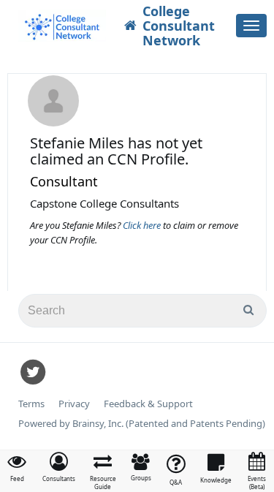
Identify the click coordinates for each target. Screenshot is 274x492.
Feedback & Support (148, 404)
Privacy (74, 404)
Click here (143, 225)
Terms (31, 404)
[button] (59, 467)
